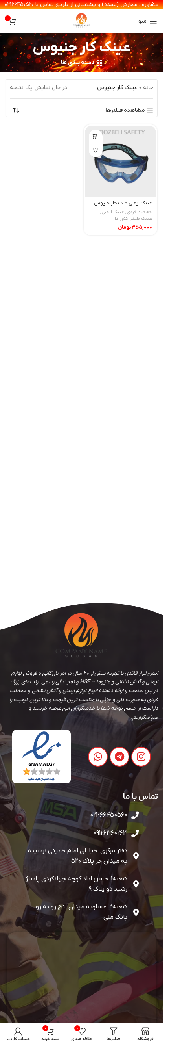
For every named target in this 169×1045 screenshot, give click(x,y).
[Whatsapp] (98, 757)
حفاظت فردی (139, 212)
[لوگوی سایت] (81, 21)
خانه (148, 87)
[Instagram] (141, 757)
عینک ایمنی (112, 212)
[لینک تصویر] (41, 756)
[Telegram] (119, 757)
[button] (96, 136)
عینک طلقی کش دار (132, 218)
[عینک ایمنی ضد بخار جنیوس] (120, 161)
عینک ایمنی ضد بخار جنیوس (123, 203)
